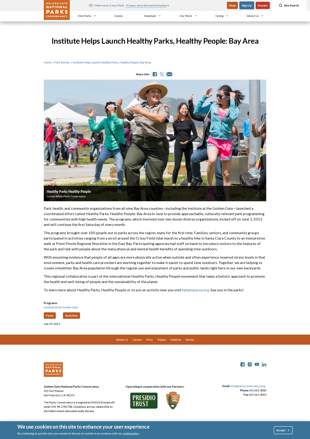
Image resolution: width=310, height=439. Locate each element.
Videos (161, 339)
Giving (219, 15)
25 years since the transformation (140, 5)
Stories (189, 339)
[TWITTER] (161, 74)
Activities (71, 315)
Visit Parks (84, 15)
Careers (137, 339)
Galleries (175, 339)
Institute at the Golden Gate (61, 307)
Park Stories (62, 62)
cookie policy (131, 433)
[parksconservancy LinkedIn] (264, 364)
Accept (281, 430)
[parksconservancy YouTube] (257, 364)
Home (47, 62)
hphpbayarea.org (195, 290)
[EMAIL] (169, 74)
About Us (253, 15)
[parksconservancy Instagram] (250, 364)
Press (149, 339)
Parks (50, 315)
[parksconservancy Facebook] (242, 364)
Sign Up (247, 5)
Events (119, 15)
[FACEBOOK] (155, 74)
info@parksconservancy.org (248, 386)
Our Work (186, 15)
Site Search (291, 5)
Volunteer (150, 15)
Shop (232, 5)
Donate (263, 5)
